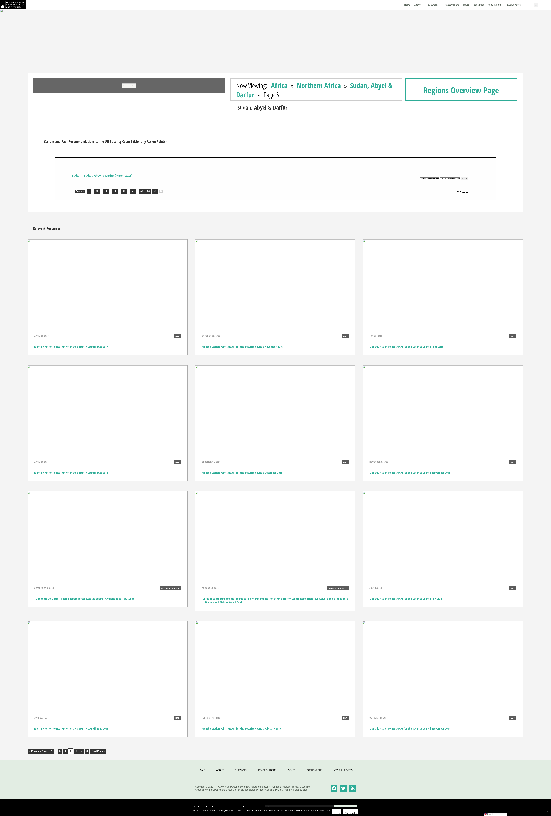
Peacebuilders (451, 5)
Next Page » (97, 750)
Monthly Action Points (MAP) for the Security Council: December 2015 (242, 473)
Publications (494, 5)
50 (133, 191)
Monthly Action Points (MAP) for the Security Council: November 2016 (242, 347)
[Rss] (352, 788)
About (417, 5)
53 (141, 191)
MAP (177, 336)
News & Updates (513, 5)
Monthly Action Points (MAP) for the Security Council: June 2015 (71, 728)
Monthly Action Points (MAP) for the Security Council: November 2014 (409, 728)
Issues (466, 5)
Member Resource (170, 588)
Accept (337, 813)
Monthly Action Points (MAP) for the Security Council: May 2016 (71, 473)
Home (407, 5)
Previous (80, 191)
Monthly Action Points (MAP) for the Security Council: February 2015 (241, 728)
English (490, 814)
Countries (479, 5)
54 (148, 191)
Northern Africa (319, 85)
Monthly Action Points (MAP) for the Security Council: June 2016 (406, 347)
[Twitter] (343, 788)
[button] (536, 5)
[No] (547, 811)
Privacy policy (350, 813)
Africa (279, 85)
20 (106, 191)
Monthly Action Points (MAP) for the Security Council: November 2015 (409, 473)
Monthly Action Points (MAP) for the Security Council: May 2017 (71, 347)
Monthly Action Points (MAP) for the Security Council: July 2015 (406, 599)
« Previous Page (37, 750)
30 (115, 191)
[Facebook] (334, 788)
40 (124, 191)
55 (155, 191)
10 (97, 191)
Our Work (432, 5)
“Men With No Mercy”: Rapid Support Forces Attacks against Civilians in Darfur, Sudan (84, 599)
